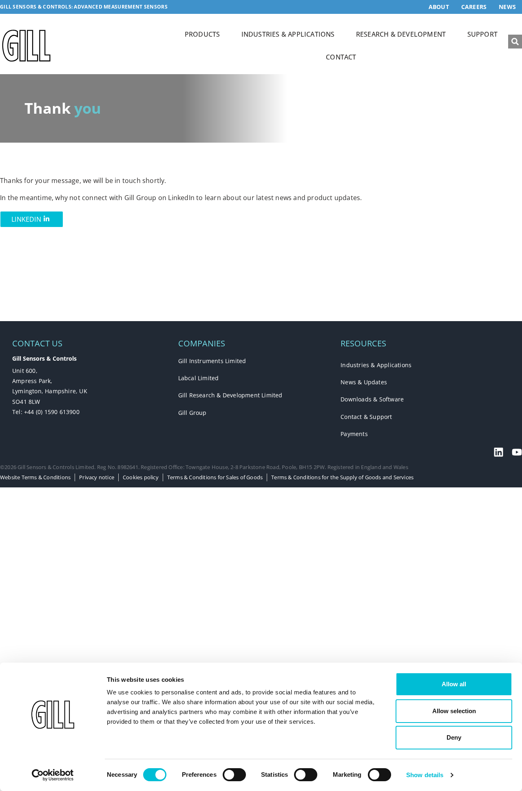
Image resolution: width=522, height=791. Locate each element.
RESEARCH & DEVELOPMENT (401, 34)
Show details (424, 774)
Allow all (454, 684)
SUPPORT (482, 34)
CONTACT (341, 57)
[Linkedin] (498, 452)
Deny (454, 737)
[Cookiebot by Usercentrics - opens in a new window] (52, 775)
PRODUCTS (202, 34)
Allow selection (454, 710)
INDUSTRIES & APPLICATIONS (288, 34)
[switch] (234, 774)
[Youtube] (517, 452)
